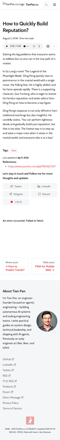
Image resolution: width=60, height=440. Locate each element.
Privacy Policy (11, 403)
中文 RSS (8, 381)
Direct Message (11, 397)
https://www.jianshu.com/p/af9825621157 (32, 166)
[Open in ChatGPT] (48, 46)
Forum (6, 392)
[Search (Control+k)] (46, 5)
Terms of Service (12, 408)
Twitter (7, 370)
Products (8, 386)
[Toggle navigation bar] (54, 4)
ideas (13, 150)
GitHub (7, 359)
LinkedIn (8, 364)
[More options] (54, 46)
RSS (5, 375)
